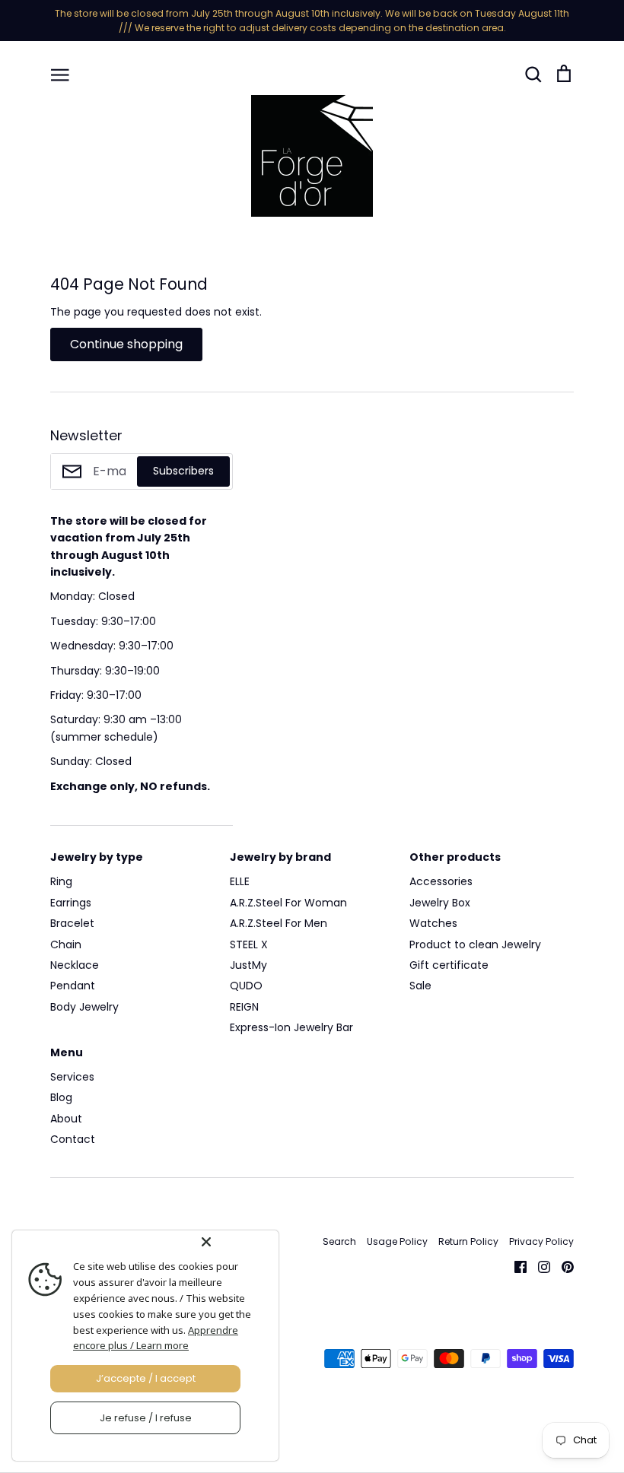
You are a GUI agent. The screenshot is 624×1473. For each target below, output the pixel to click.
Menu (66, 1052)
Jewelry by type (96, 857)
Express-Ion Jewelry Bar (291, 1027)
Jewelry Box (439, 902)
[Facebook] (515, 1265)
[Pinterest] (562, 1265)
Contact (72, 1139)
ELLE (240, 881)
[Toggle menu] (60, 74)
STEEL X (249, 944)
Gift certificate (449, 965)
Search (339, 1241)
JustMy (248, 965)
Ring (61, 881)
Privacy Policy (541, 1241)
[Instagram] (538, 1265)
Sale (420, 985)
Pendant (72, 985)
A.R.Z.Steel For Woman (288, 902)
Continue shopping (126, 344)
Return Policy (468, 1241)
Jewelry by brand (280, 857)
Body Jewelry (84, 1006)
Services (72, 1076)
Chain (65, 944)
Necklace (74, 965)
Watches (433, 923)
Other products (455, 857)
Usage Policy (397, 1241)
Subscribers (183, 470)
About (66, 1118)
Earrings (70, 902)
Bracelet (72, 923)
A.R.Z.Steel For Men (278, 923)
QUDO (246, 985)
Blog (61, 1097)
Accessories (441, 881)
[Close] (237, 1241)
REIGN (244, 1006)
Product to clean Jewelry (475, 944)
